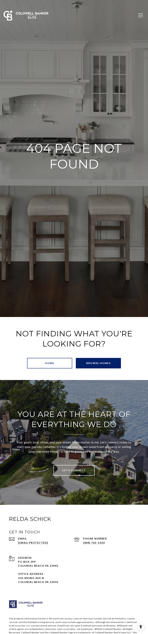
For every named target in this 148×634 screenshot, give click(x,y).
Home (49, 363)
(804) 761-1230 (94, 542)
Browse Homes (98, 363)
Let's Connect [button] (74, 470)
